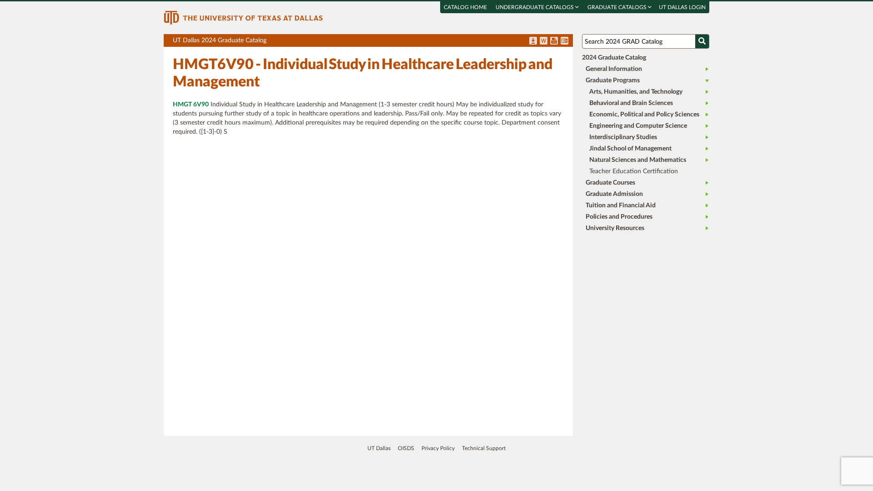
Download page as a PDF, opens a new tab (533, 41)
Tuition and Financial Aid (621, 205)
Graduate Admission (614, 194)
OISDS (406, 448)
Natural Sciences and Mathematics (637, 160)
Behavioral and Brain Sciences (631, 103)
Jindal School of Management (630, 148)
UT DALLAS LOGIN (682, 7)
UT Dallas (379, 448)
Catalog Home (465, 7)
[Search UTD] (702, 41)
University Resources (615, 228)
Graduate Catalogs (617, 7)
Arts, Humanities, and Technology (635, 92)
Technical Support (484, 448)
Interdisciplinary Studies (623, 137)
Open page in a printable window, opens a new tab (554, 41)
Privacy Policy (438, 448)
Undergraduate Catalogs (535, 7)
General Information (614, 69)
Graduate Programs (613, 80)
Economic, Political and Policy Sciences (644, 114)
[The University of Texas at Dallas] (243, 17)
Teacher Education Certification (633, 171)
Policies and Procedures (619, 217)
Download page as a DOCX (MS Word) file (543, 41)
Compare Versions (564, 41)
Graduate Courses (610, 183)
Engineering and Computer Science (638, 126)
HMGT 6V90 (191, 104)
